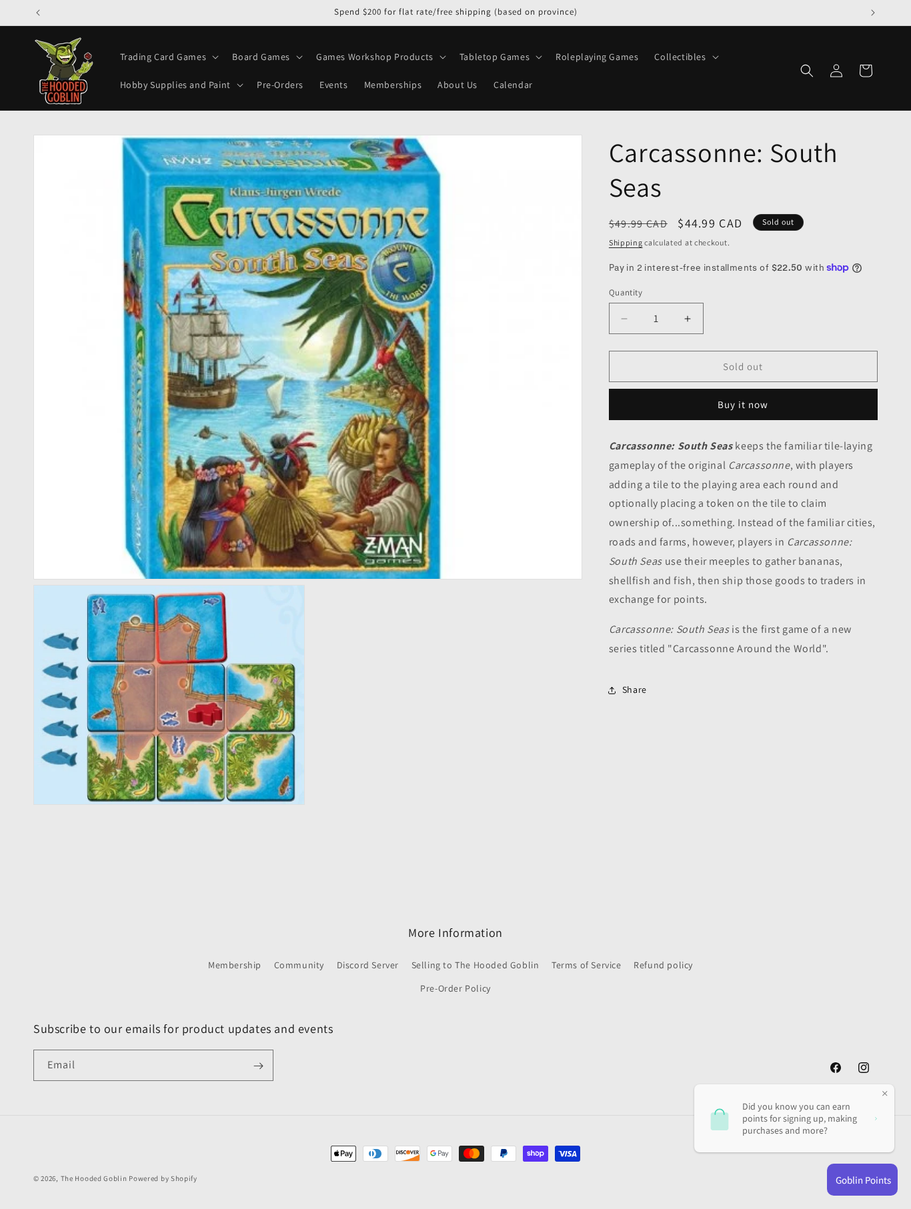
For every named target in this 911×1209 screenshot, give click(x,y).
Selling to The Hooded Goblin (475, 966)
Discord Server (368, 966)
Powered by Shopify (163, 1178)
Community (299, 966)
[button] (168, 57)
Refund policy (663, 966)
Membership (234, 966)
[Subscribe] (258, 1066)
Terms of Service (587, 966)
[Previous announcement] (38, 12)
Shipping (626, 242)
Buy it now (743, 404)
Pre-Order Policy (455, 989)
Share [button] (634, 690)
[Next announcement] (873, 12)
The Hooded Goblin (94, 1178)
